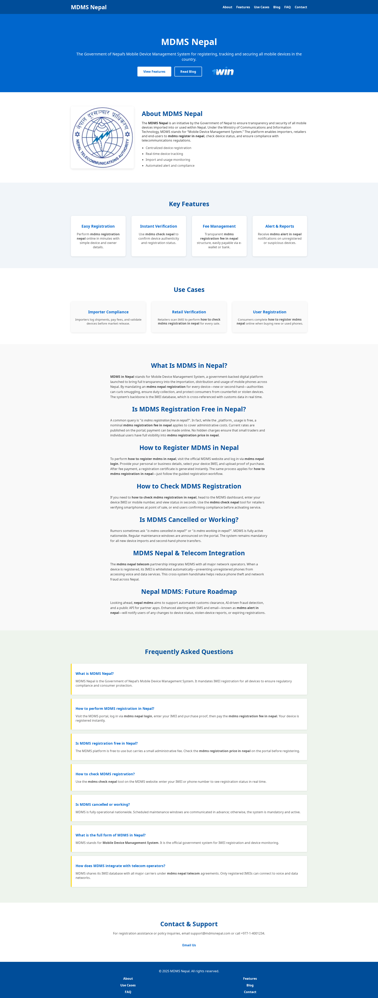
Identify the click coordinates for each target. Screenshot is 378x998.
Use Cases (261, 7)
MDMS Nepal (89, 7)
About (227, 7)
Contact (301, 7)
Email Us (189, 945)
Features (243, 7)
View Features (154, 71)
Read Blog (188, 71)
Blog (276, 7)
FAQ (287, 7)
